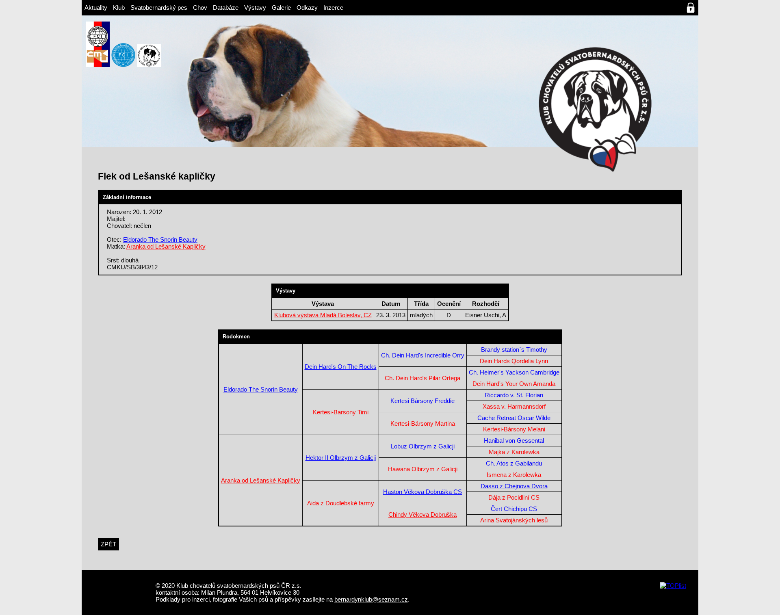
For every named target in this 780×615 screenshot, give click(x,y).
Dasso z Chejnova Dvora (514, 486)
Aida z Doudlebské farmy (340, 503)
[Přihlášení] (690, 7)
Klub (119, 7)
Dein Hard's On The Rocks (341, 366)
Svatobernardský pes (158, 7)
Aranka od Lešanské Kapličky (166, 246)
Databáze (225, 7)
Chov (200, 7)
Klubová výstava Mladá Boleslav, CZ (323, 315)
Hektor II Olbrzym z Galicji (341, 457)
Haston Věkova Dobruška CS (422, 491)
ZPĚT (108, 544)
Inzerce (333, 7)
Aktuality (95, 7)
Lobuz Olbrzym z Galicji (423, 446)
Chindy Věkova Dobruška (422, 514)
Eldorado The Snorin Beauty (160, 239)
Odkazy (307, 7)
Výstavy (255, 7)
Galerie (281, 7)
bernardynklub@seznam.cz (371, 599)
